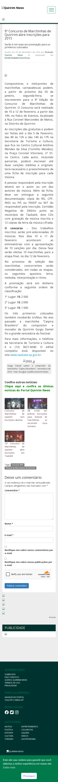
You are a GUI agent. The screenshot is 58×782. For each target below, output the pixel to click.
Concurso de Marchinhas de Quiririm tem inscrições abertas (14, 415)
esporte (9, 732)
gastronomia (28, 739)
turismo (9, 739)
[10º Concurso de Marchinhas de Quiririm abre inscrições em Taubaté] (14, 436)
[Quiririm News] (18, 8)
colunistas (27, 729)
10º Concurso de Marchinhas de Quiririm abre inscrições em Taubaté (14, 449)
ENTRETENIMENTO (13, 58)
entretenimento (29, 726)
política (9, 729)
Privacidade (11, 685)
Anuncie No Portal (14, 697)
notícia (8, 726)
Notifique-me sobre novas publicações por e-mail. (28, 564)
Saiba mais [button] (9, 767)
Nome (9, 523)
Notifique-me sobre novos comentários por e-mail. (29, 552)
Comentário (12, 490)
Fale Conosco (12, 677)
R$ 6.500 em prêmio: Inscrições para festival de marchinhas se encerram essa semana (37, 418)
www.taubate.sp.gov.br (25, 355)
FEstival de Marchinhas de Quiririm (20, 468)
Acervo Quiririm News (16, 679)
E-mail (9, 535)
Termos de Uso (12, 682)
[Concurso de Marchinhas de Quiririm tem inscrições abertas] (14, 403)
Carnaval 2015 (17, 465)
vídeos (24, 735)
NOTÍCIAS (25, 58)
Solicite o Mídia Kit (14, 700)
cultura (9, 735)
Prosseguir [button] (29, 776)
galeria (25, 732)
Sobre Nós (10, 674)
